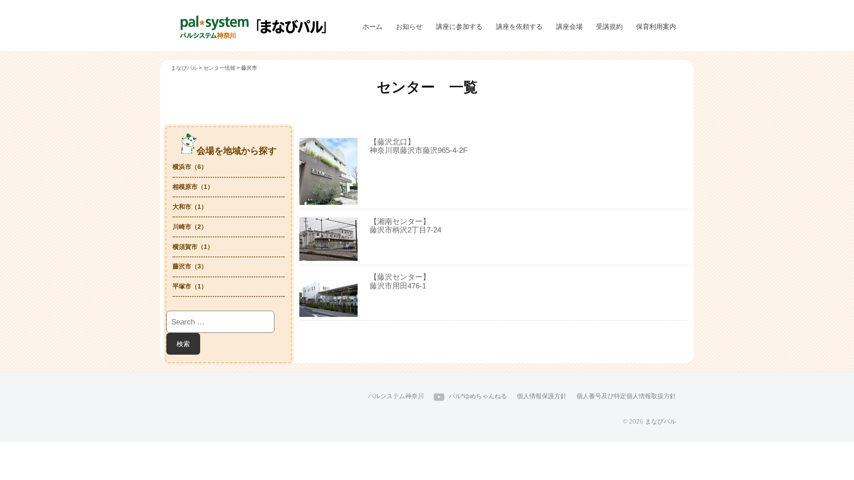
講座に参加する (459, 26)
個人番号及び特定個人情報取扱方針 (626, 396)
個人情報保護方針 (542, 396)
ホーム (373, 26)
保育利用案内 (656, 26)
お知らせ (409, 26)
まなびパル (660, 421)
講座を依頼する (519, 26)
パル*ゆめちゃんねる (478, 396)
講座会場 (569, 26)
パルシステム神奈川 (396, 396)
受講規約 (609, 26)
